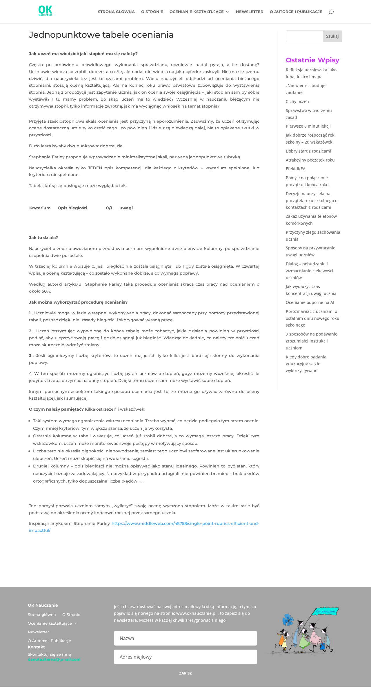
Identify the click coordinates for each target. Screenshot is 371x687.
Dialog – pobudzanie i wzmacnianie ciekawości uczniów (309, 270)
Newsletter (249, 12)
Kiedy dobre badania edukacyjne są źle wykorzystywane (306, 364)
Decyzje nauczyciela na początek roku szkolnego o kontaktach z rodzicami (311, 200)
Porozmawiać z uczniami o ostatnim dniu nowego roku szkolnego (312, 318)
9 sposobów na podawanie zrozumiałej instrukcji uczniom (311, 341)
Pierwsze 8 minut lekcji (308, 126)
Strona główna (116, 12)
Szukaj (332, 36)
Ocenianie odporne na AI (310, 302)
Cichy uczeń (297, 101)
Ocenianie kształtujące (197, 12)
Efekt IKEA (295, 168)
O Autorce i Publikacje (296, 12)
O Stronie (152, 12)
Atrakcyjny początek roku (310, 160)
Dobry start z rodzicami (308, 151)
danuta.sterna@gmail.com (54, 659)
